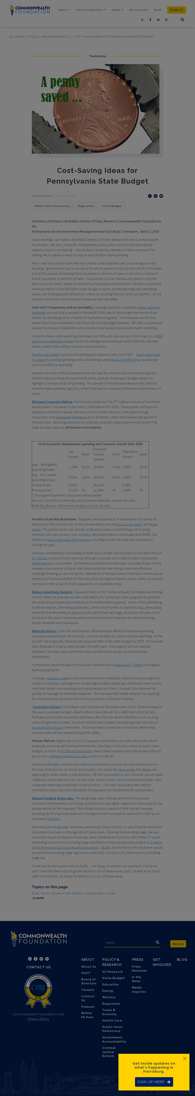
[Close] (184, 1058)
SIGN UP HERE (150, 1082)
